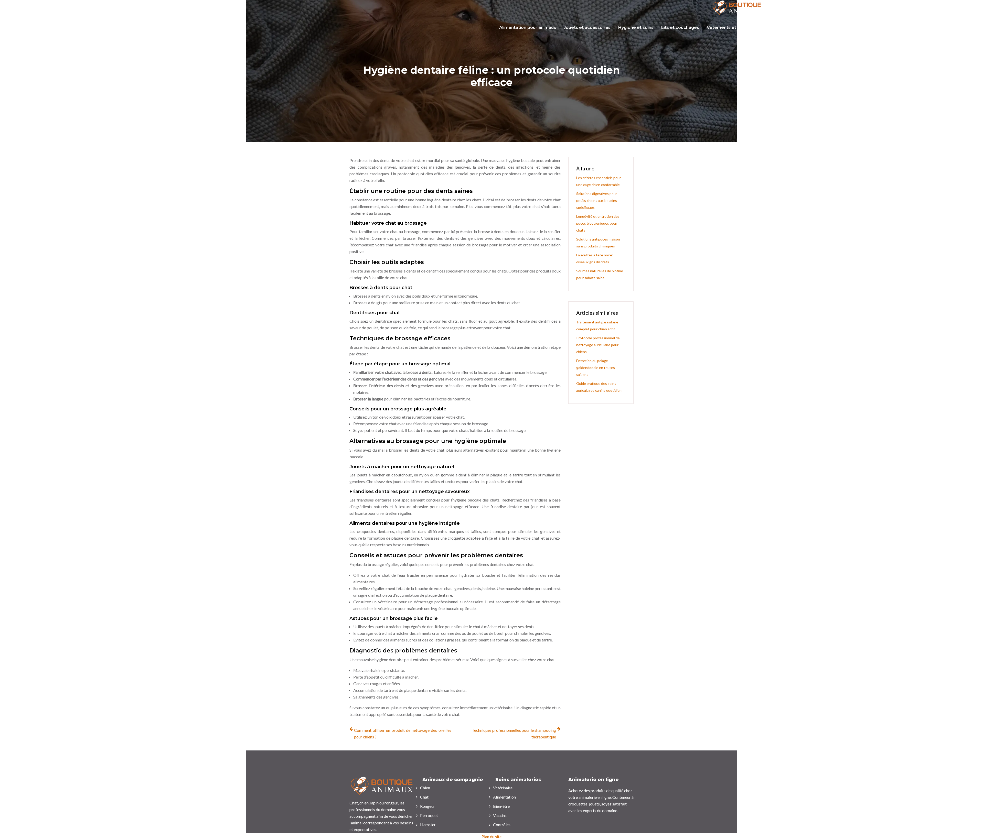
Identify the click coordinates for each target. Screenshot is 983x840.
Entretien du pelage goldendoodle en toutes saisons (595, 367)
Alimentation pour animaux (527, 27)
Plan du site (491, 836)
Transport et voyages (794, 27)
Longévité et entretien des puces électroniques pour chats (597, 223)
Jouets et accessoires (587, 27)
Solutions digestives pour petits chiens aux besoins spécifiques (596, 200)
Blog (974, 27)
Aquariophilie (886, 27)
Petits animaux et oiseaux (935, 27)
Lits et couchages (680, 27)
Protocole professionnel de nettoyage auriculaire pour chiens (598, 345)
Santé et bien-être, (844, 27)
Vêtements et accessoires (735, 27)
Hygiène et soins (636, 27)
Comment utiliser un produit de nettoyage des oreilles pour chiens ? (402, 733)
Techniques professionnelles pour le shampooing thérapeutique (514, 733)
